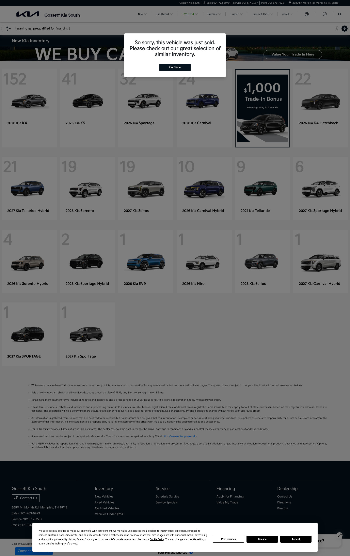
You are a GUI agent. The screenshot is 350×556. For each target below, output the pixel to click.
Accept (296, 539)
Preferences (228, 539)
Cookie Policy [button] (157, 539)
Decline (262, 539)
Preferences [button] (70, 543)
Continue (175, 67)
